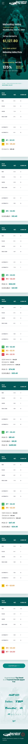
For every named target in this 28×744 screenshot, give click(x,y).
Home (3, 83)
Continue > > (14, 666)
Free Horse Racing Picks (14, 83)
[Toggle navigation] (3, 3)
